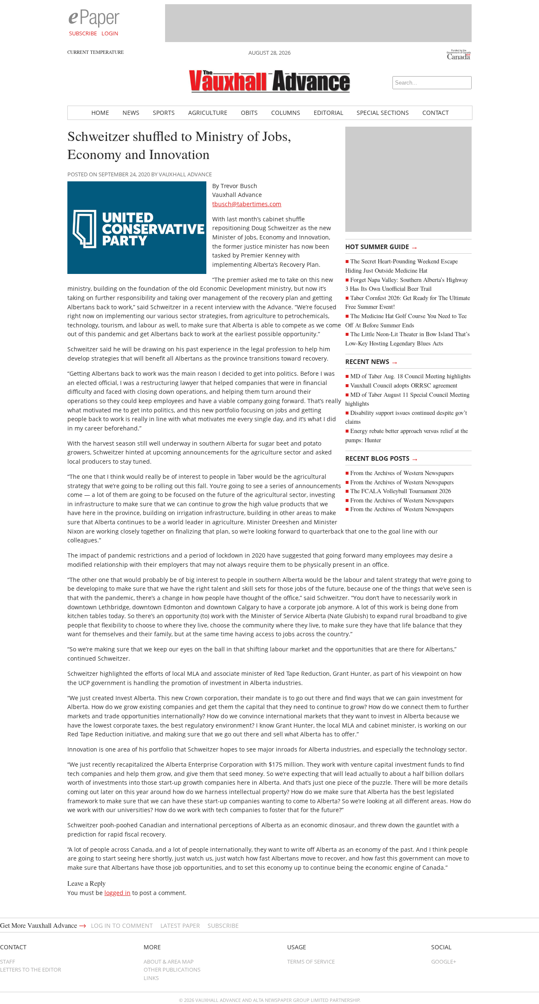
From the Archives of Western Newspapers (402, 473)
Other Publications (172, 969)
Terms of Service (311, 961)
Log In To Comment (122, 926)
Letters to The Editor (30, 969)
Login (109, 33)
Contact (435, 113)
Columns (285, 113)
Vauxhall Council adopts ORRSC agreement (403, 385)
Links (151, 978)
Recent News (371, 361)
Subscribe (83, 33)
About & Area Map (169, 961)
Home (100, 113)
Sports (164, 113)
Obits (249, 113)
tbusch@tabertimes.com (246, 204)
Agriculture (207, 113)
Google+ (443, 961)
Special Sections (383, 113)
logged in (117, 893)
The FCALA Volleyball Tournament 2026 (400, 491)
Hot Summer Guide (381, 246)
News (131, 113)
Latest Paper (180, 926)
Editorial (328, 113)
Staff (7, 961)
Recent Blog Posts (382, 458)
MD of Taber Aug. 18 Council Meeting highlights (410, 376)
